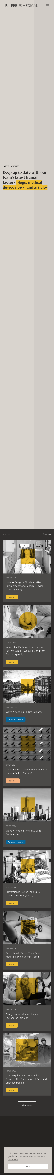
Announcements (15, 719)
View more (27, 1105)
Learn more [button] (13, 1159)
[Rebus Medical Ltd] (20, 5)
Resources (12, 780)
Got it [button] (28, 1166)
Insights (11, 597)
